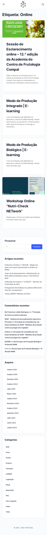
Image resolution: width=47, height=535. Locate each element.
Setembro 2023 (12, 413)
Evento (8, 458)
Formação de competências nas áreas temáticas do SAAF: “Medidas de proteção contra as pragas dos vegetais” (23, 325)
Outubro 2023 (12, 408)
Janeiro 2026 (12, 370)
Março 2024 (11, 394)
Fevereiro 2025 (12, 379)
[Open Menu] (3, 4)
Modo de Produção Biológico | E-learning (21, 150)
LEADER (9, 474)
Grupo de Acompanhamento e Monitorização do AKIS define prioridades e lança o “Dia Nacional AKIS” (22, 275)
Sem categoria (11, 501)
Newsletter (10, 490)
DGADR (7, 342)
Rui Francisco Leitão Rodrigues (17, 312)
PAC (7, 496)
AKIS (7, 447)
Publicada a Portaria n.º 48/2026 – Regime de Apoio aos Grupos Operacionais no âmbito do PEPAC (21, 267)
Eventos (9, 463)
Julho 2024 (11, 389)
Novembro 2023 (13, 403)
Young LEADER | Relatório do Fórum (17, 294)
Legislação (10, 479)
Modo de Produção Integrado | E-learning (21, 106)
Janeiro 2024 (12, 399)
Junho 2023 (11, 423)
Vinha (8, 506)
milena (7, 332)
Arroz (8, 452)
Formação (9, 469)
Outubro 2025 (12, 374)
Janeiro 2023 (12, 428)
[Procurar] (42, 4)
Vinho (8, 512)
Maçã (8, 485)
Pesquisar (10, 240)
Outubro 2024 (12, 384)
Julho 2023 (11, 418)
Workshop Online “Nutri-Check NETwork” (20, 206)
